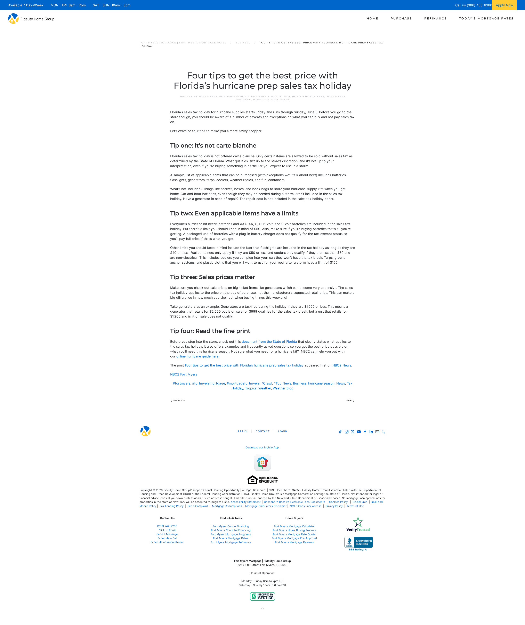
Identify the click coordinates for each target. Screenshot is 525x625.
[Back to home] (31, 18)
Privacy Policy (334, 506)
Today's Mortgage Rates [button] (486, 18)
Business (316, 96)
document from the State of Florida (269, 341)
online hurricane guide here (197, 356)
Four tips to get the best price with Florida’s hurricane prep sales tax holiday (244, 365)
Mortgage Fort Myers (271, 99)
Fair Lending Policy (172, 506)
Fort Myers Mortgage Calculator (294, 526)
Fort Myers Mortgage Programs (231, 534)
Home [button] (372, 18)
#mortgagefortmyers (243, 383)
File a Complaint (198, 506)
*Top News (282, 383)
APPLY (242, 431)
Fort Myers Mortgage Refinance (230, 542)
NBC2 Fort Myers (183, 374)
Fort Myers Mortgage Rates (230, 538)
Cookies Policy (338, 502)
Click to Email (167, 530)
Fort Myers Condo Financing (231, 526)
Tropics (251, 388)
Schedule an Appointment (167, 542)
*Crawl (266, 383)
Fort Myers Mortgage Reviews (294, 542)
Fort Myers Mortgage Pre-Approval (294, 538)
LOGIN (283, 431)
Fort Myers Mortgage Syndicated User (231, 96)
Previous (179, 400)
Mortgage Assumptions (227, 506)
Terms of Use (356, 506)
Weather (264, 388)
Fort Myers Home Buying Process (294, 530)
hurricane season (321, 383)
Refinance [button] (435, 18)
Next (349, 400)
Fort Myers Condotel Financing (231, 530)
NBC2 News (341, 365)
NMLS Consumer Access (305, 506)
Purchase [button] (401, 18)
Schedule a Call (167, 538)
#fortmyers (181, 383)
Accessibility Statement (246, 502)
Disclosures (360, 502)
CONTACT (263, 431)
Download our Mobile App (262, 447)
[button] (262, 609)
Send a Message (167, 534)
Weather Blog (283, 388)
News (340, 383)
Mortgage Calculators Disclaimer (265, 506)
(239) (167, 526)
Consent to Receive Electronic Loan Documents (294, 502)
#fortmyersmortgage (208, 383)
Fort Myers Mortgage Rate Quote (294, 534)
